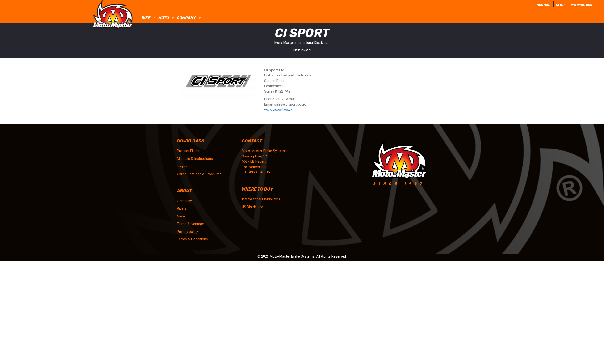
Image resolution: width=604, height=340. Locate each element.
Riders (182, 208)
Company (186, 18)
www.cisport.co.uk (278, 109)
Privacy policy (187, 232)
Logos (182, 166)
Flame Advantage (190, 224)
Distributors (581, 5)
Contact (544, 5)
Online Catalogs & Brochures (199, 174)
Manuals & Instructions (195, 159)
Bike (146, 18)
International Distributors (261, 199)
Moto (163, 18)
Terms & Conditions (192, 239)
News (560, 5)
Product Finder (188, 151)
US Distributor (252, 207)
